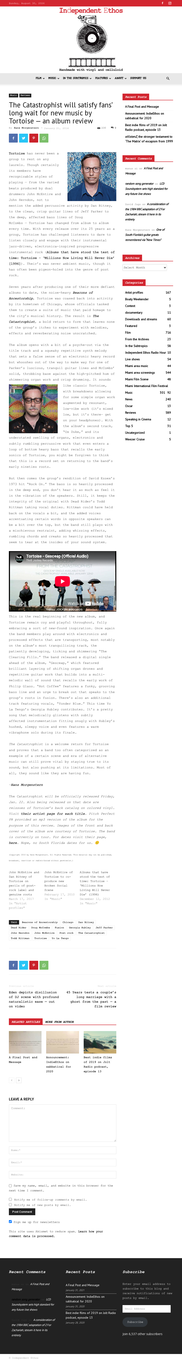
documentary (133, 312)
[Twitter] (23, 138)
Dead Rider (18, 927)
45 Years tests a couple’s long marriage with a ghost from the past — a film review (91, 999)
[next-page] (19, 1080)
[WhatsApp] (44, 138)
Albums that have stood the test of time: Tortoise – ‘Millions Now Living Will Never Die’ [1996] (62, 258)
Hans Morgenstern (26, 128)
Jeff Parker (104, 927)
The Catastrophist (91, 933)
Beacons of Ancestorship (40, 922)
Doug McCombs (40, 927)
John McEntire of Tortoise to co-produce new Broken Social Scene (58, 881)
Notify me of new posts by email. (42, 1205)
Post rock (66, 933)
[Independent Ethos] (91, 39)
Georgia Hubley (80, 927)
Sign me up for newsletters (37, 1222)
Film (39, 78)
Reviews (25, 95)
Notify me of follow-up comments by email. (50, 1199)
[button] (167, 79)
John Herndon (20, 933)
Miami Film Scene (136, 379)
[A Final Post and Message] (25, 1042)
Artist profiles (134, 292)
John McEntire (44, 933)
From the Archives (137, 339)
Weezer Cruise (135, 439)
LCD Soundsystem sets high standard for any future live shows (146, 189)
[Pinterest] (33, 138)
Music (52, 78)
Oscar (129, 406)
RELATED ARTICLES (26, 1022)
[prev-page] (11, 1080)
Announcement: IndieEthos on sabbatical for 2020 (144, 115)
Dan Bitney (86, 922)
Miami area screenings (140, 373)
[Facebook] (162, 3)
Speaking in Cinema (138, 419)
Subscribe (135, 1322)
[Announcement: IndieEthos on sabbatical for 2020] (62, 1042)
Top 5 (129, 426)
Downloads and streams (141, 319)
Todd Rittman (20, 938)
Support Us (138, 78)
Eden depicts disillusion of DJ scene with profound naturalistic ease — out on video (34, 999)
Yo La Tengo (60, 938)
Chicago (68, 922)
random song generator (139, 183)
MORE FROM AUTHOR (59, 1022)
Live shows (132, 359)
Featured (131, 326)
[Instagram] (169, 3)
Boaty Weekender (137, 299)
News (129, 399)
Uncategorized (135, 433)
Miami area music (136, 366)
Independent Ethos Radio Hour (145, 353)
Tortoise (40, 938)
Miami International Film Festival (146, 386)
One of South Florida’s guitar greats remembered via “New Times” (144, 235)
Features (101, 78)
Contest (130, 306)
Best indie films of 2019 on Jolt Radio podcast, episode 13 (146, 127)
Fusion (59, 927)
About (119, 78)
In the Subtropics (75, 78)
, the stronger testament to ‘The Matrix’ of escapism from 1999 (149, 139)
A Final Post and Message (142, 107)
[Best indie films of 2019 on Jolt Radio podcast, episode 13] (100, 1042)
